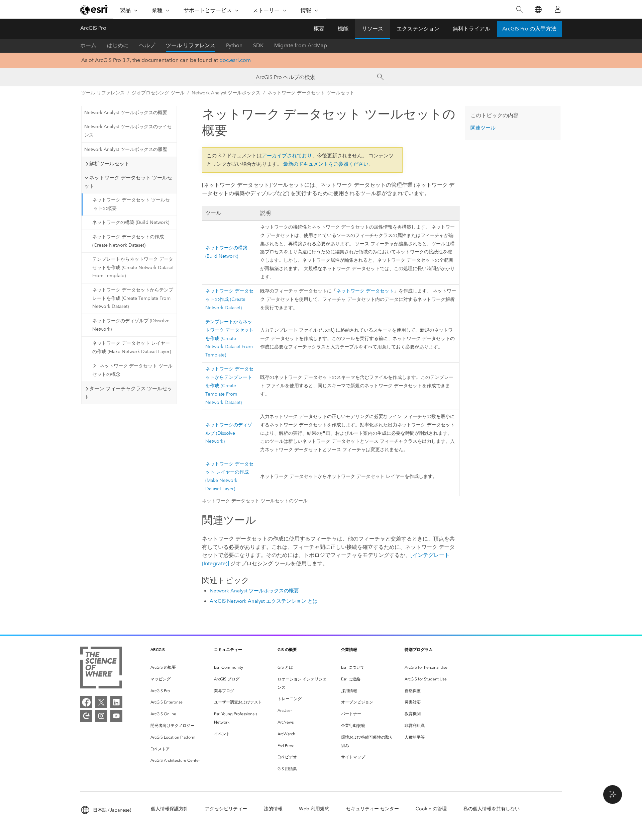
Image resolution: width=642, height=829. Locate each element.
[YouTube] (116, 716)
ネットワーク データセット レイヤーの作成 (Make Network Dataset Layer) (131, 347)
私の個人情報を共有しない (491, 809)
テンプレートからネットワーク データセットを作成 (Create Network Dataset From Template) (133, 267)
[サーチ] (380, 77)
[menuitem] (176, 667)
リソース (372, 28)
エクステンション (418, 28)
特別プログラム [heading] (419, 649)
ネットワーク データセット (365, 291)
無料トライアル (471, 28)
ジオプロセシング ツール (158, 93)
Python (234, 45)
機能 (343, 28)
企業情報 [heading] (349, 649)
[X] (101, 702)
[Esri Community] (86, 716)
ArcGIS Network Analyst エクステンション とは (264, 601)
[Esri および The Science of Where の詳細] (101, 669)
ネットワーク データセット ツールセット (311, 93)
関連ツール (483, 128)
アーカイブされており (287, 156)
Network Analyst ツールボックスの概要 (125, 112)
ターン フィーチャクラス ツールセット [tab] (128, 393)
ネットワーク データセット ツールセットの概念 (132, 370)
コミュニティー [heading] (228, 649)
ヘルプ (147, 45)
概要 (319, 28)
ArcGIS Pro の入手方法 (529, 28)
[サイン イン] (557, 9)
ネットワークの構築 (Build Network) (130, 222)
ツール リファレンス (190, 45)
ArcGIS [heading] (157, 649)
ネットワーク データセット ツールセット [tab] (128, 182)
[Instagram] (101, 716)
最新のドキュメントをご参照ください (325, 164)
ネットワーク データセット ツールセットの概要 (131, 204)
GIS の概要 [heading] (287, 649)
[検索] (519, 9)
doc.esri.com (235, 60)
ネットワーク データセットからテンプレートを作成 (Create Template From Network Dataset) (132, 298)
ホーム (88, 45)
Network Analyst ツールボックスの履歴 (125, 149)
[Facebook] (86, 702)
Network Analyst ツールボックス (226, 93)
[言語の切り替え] (538, 9)
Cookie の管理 (431, 809)
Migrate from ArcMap (300, 45)
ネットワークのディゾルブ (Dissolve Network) (131, 325)
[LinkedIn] (116, 702)
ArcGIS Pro (93, 28)
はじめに (117, 45)
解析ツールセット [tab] (109, 164)
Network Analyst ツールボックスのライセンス (128, 131)
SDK (258, 45)
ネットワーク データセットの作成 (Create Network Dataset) (128, 241)
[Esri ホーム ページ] (94, 9)
